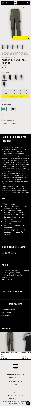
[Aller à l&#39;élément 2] (8, 46)
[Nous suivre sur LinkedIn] (22, 395)
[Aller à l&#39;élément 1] (3, 46)
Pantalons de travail (8, 53)
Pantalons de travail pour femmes (20, 53)
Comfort (3, 52)
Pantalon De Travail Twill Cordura (9, 353)
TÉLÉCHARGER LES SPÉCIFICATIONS (9, 123)
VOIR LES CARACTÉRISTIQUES (8, 120)
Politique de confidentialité (9, 401)
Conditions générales (23, 401)
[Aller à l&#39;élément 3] (13, 46)
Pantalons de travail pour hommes (9, 54)
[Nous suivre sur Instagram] (11, 395)
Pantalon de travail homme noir (12, 52)
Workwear (13, 57)
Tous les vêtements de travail (22, 54)
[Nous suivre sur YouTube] (15, 395)
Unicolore (4, 56)
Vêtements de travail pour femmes (13, 56)
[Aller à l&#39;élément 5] (22, 46)
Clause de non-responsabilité (15, 403)
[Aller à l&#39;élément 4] (17, 46)
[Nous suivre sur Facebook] (8, 395)
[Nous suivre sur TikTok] (19, 395)
